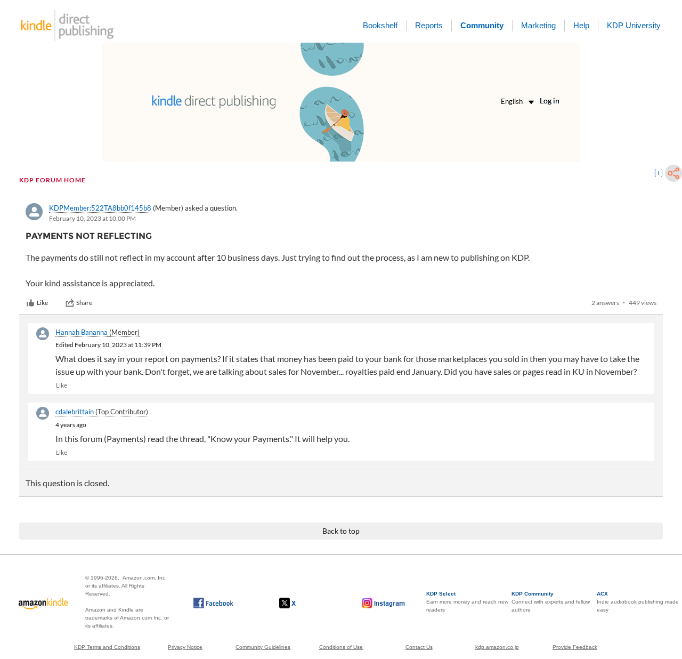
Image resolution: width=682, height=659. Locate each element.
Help (581, 25)
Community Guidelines (263, 647)
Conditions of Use (341, 647)
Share (84, 303)
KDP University (634, 25)
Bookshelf (380, 25)
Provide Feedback (575, 647)
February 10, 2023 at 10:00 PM (92, 218)
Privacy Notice (185, 647)
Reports (429, 25)
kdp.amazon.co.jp (497, 647)
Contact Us (419, 647)
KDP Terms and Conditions (107, 647)
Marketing (538, 25)
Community (482, 25)
